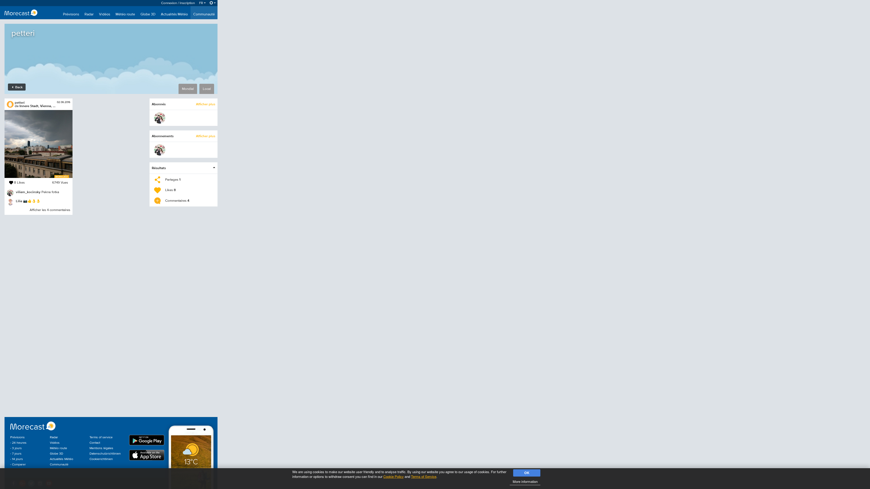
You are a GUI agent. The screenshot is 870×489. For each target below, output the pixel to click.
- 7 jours (16, 453)
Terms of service (101, 437)
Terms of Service (423, 476)
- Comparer (18, 464)
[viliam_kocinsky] (159, 118)
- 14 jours (16, 459)
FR (201, 3)
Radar (89, 14)
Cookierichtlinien (101, 459)
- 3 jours (16, 448)
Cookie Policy (393, 476)
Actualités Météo (174, 14)
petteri (20, 102)
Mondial (188, 89)
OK (526, 472)
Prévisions (71, 14)
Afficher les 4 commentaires (50, 210)
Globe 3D (147, 14)
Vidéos (104, 14)
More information (525, 481)
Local (207, 89)
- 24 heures (18, 442)
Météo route (125, 14)
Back (18, 87)
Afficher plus (205, 104)
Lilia (19, 201)
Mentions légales (101, 448)
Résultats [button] (159, 168)
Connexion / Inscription (178, 3)
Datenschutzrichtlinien (105, 453)
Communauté (204, 14)
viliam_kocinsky (28, 192)
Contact (94, 442)
